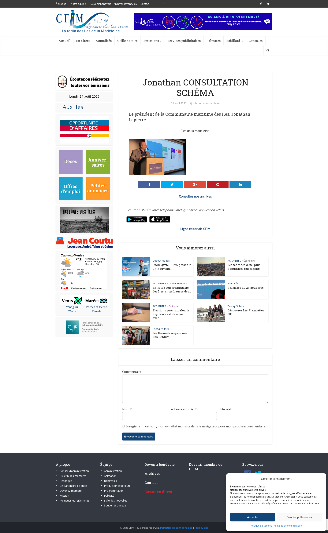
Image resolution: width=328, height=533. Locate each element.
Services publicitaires (184, 41)
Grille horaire (127, 41)
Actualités (104, 41)
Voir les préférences (299, 517)
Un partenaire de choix (73, 486)
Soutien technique (115, 505)
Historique (66, 481)
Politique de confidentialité (288, 525)
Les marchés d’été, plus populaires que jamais (244, 266)
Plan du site (201, 527)
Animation (110, 476)
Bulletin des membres (73, 476)
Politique (174, 306)
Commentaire (132, 372)
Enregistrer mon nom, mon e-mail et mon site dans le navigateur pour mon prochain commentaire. (195, 426)
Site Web (226, 409)
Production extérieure (117, 486)
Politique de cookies (261, 525)
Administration (113, 471)
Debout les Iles (161, 260)
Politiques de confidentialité (176, 527)
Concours (256, 41)
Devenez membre (71, 490)
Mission (64, 495)
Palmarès (213, 41)
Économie (249, 260)
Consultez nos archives (195, 196)
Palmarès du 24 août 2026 (246, 287)
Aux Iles (71, 107)
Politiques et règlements (74, 500)
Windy (72, 311)
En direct (83, 41)
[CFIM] (93, 21)
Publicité (109, 495)
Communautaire (178, 283)
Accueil (64, 41)
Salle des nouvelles (115, 500)
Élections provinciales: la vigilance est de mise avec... (171, 314)
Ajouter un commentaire (204, 103)
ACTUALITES (234, 260)
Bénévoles (110, 481)
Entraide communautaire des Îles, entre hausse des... (172, 289)
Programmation (114, 490)
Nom (127, 409)
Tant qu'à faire (236, 306)
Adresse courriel (184, 409)
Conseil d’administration (74, 471)
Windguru (72, 307)
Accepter (252, 517)
